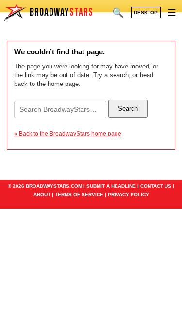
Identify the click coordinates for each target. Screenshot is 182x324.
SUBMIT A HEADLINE (111, 185)
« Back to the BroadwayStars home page (67, 133)
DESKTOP (146, 12)
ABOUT (41, 194)
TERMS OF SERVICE (79, 194)
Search (128, 108)
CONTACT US (155, 185)
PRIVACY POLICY (128, 194)
